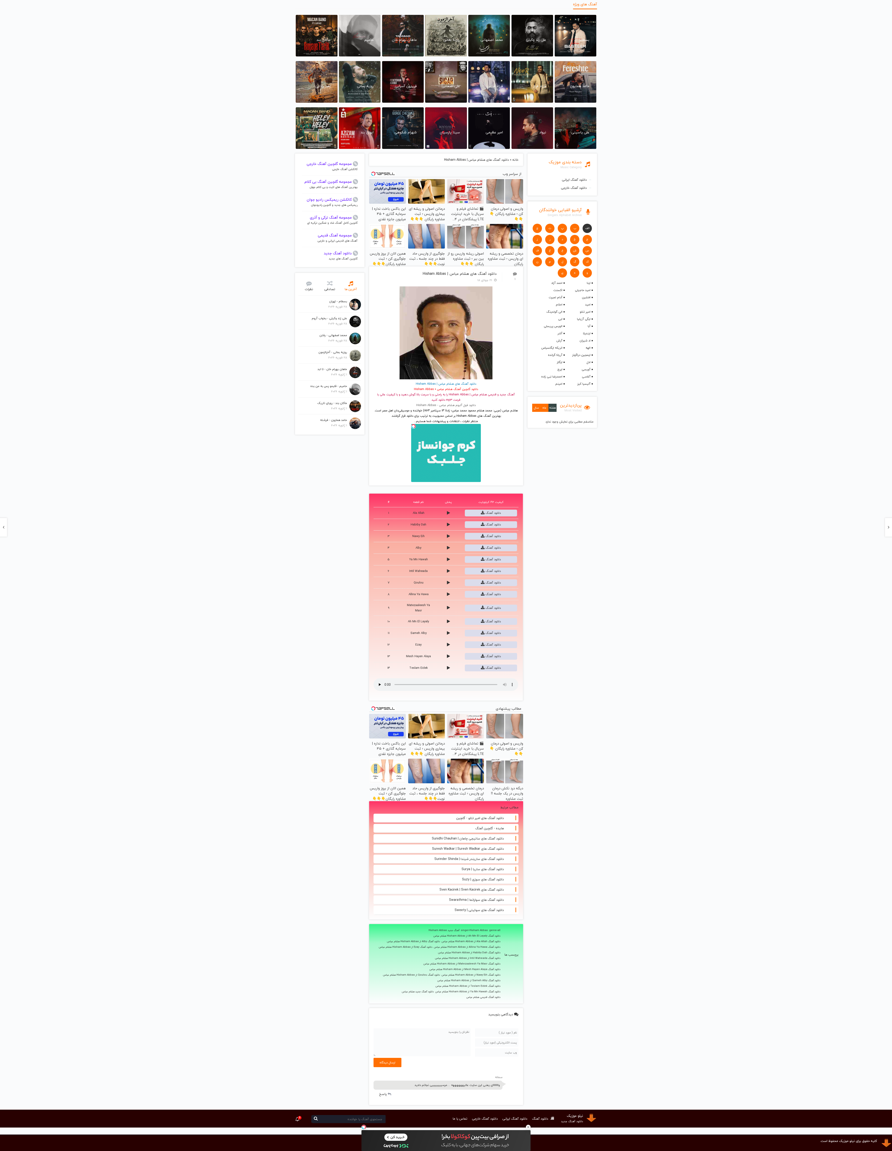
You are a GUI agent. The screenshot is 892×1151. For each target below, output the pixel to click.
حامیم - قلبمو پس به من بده (328, 386)
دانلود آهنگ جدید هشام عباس (418, 992)
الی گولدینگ (554, 311)
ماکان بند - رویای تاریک (332, 403)
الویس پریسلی (553, 326)
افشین (586, 297)
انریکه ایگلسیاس (551, 347)
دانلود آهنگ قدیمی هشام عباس (483, 997)
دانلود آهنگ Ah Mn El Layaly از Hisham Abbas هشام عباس (466, 936)
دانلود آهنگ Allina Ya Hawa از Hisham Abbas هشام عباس (467, 947)
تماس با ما (460, 1118)
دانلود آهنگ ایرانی (574, 180)
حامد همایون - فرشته (333, 420)
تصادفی (329, 289)
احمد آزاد (556, 282)
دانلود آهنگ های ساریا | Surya (483, 869)
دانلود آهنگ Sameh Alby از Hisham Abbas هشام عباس (468, 980)
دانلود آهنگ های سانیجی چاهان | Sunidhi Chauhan (468, 838)
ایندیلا (586, 333)
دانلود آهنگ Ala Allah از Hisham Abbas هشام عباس (470, 941)
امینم (558, 383)
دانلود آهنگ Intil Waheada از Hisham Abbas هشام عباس (467, 958)
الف (587, 228)
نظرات (309, 289)
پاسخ (383, 1094)
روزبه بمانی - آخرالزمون (332, 352)
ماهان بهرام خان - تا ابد (332, 369)
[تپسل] (363, 1127)
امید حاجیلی (582, 290)
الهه (588, 347)
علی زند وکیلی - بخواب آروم (329, 318)
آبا (589, 326)
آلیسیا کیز (583, 383)
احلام (559, 304)
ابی (560, 318)
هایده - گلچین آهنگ (489, 828)
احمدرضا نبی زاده (551, 376)
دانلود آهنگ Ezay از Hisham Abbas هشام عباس (405, 947)
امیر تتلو (585, 311)
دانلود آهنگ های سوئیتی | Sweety (479, 910)
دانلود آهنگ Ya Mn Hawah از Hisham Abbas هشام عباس (467, 992)
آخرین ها (350, 289)
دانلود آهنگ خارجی (574, 188)
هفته (552, 407)
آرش (559, 340)
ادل (588, 362)
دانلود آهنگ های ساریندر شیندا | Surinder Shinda (469, 859)
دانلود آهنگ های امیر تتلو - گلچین (480, 818)
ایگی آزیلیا (583, 318)
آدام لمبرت (555, 297)
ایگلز (559, 362)
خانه (515, 160)
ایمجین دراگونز (581, 354)
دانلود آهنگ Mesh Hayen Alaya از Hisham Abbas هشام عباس (464, 969)
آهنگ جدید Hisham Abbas (444, 930)
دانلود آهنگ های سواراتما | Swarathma (476, 900)
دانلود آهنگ (493, 512)
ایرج (560, 369)
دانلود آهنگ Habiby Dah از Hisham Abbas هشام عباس (469, 953)
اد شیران (585, 340)
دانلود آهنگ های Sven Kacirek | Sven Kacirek (471, 889)
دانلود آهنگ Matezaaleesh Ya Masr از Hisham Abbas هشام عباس (461, 964)
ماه (544, 407)
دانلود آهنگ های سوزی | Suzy (483, 879)
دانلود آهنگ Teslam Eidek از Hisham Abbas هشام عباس (467, 986)
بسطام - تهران (338, 301)
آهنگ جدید (507, 394)
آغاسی (586, 376)
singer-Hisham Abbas (474, 930)
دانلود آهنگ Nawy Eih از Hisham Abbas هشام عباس (470, 975)
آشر (560, 333)
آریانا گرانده (555, 354)
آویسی (586, 369)
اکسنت (557, 290)
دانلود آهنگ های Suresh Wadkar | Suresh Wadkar (468, 849)
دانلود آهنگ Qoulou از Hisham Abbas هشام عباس (411, 975)
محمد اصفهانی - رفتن (333, 335)
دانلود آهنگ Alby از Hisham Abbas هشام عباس (413, 941)
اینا (588, 282)
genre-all (494, 930)
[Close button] (528, 1127)
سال (536, 407)
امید (587, 304)
